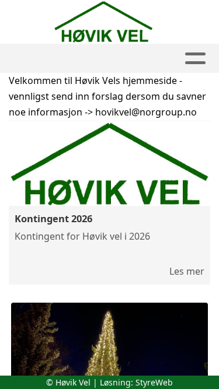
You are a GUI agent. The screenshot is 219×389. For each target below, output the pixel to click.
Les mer (186, 271)
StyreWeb (154, 382)
